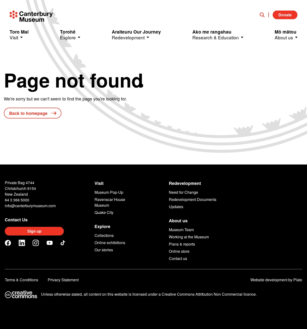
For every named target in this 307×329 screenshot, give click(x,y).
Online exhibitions (109, 242)
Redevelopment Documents (192, 199)
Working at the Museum (189, 237)
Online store (179, 251)
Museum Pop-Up (108, 192)
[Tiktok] (63, 243)
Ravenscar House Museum (109, 202)
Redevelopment (185, 183)
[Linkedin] (22, 243)
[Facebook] (8, 243)
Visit (99, 183)
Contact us (178, 258)
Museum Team (181, 229)
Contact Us (16, 220)
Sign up (34, 231)
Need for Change (183, 192)
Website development (268, 279)
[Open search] (264, 14)
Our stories (103, 250)
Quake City (103, 212)
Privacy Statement (63, 279)
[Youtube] (50, 243)
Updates (176, 206)
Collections (104, 235)
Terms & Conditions (21, 279)
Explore (102, 226)
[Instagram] (36, 243)
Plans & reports (182, 244)
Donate (285, 15)
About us (178, 220)
